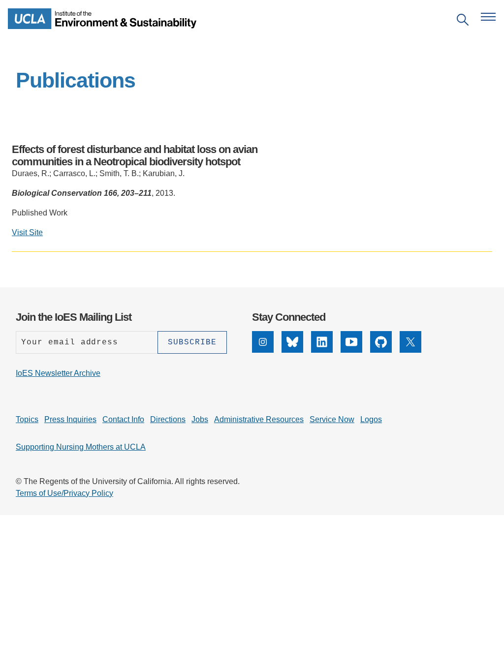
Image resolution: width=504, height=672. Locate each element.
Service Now (332, 419)
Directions (168, 419)
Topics (27, 419)
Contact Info (123, 419)
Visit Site (27, 232)
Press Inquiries (70, 419)
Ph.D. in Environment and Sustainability (197, 280)
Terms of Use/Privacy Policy (64, 493)
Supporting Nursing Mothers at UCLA (81, 447)
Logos (371, 419)
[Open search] (463, 21)
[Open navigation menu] (488, 17)
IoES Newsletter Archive (58, 373)
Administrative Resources (259, 419)
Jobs (199, 419)
